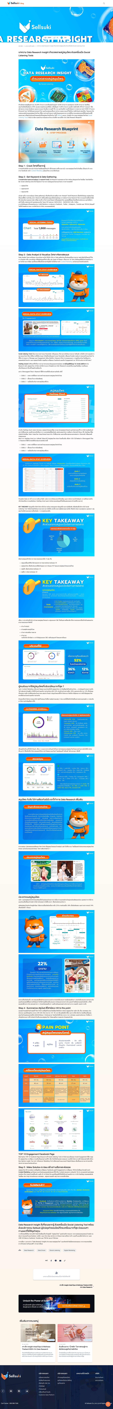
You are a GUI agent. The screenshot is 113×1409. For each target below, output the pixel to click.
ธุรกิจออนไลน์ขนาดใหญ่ (65, 1380)
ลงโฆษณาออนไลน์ (44, 1377)
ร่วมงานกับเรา (99, 1377)
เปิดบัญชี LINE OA (44, 1383)
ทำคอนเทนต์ (42, 1389)
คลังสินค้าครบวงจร (44, 1380)
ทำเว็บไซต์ (41, 1386)
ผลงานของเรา (99, 1380)
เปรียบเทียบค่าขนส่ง (44, 1392)
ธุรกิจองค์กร (61, 1383)
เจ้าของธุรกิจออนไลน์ (64, 1377)
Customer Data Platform (46, 1395)
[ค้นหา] (104, 3)
